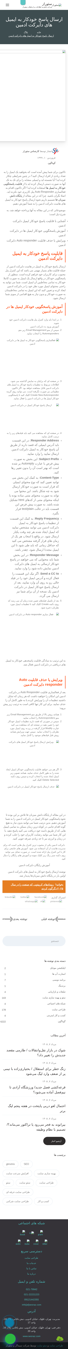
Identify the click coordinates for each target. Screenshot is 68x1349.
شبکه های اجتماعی (56, 1003)
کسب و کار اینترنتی (56, 1015)
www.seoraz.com (31, 1336)
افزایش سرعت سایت (17, 1173)
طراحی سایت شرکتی (17, 1201)
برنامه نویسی (59, 979)
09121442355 (31, 1299)
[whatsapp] (10, 1339)
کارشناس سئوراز (31, 151)
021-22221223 (31, 1294)
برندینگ (62, 985)
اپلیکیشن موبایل (57, 968)
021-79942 (31, 1289)
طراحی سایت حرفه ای (18, 1192)
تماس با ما (31, 1268)
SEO (26, 1164)
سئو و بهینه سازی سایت (54, 997)
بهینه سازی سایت (46, 1173)
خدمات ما (31, 1263)
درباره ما (31, 1273)
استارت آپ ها (59, 974)
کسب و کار (43, 1201)
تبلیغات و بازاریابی (56, 991)
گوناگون (51, 163)
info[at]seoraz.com (31, 1304)
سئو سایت (24, 1182)
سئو (8, 1182)
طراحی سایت (58, 1009)
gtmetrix (10, 1164)
